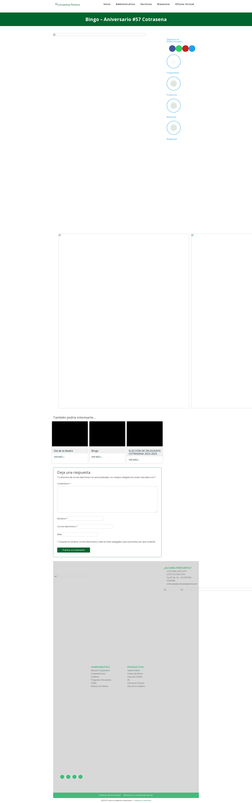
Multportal (172, 139)
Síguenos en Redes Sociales (174, 40)
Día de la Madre (63, 450)
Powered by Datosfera (142, 800)
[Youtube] (185, 48)
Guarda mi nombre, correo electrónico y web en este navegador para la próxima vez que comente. (107, 541)
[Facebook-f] (172, 48)
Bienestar (171, 117)
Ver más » (59, 456)
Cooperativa (173, 73)
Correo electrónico (67, 526)
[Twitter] (192, 48)
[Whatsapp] (179, 48)
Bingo (95, 450)
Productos (172, 95)
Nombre (62, 518)
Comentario (64, 483)
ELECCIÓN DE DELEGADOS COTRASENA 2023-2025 (145, 452)
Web (59, 534)
